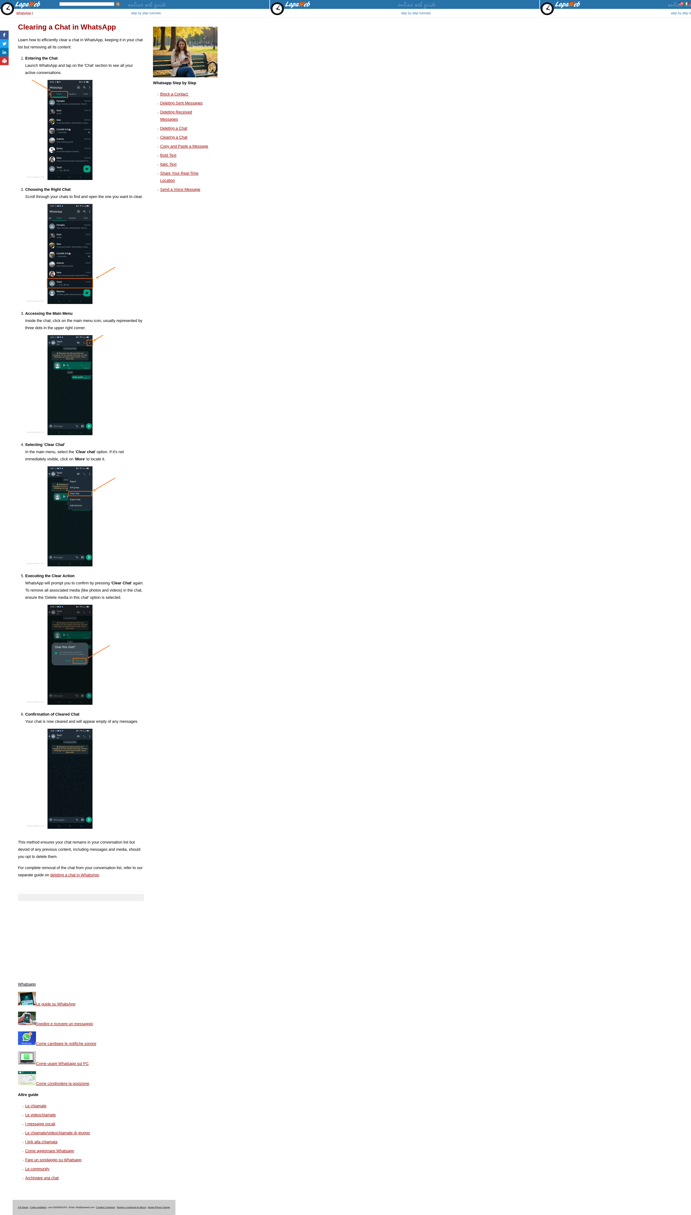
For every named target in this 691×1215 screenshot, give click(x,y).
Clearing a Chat (173, 137)
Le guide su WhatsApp (55, 1004)
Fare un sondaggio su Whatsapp (53, 1160)
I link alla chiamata (41, 1142)
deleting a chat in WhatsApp (74, 875)
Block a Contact (174, 94)
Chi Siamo (23, 1207)
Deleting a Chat (173, 128)
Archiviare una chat (42, 1178)
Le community (37, 1169)
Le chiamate (35, 1106)
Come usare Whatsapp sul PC (62, 1063)
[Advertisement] (81, 939)
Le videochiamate (40, 1115)
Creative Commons (105, 1207)
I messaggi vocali (40, 1124)
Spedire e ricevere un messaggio (64, 1024)
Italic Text (168, 164)
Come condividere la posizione (62, 1083)
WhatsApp (23, 13)
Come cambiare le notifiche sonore (66, 1043)
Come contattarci (38, 1207)
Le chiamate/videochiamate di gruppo (57, 1133)
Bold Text (168, 155)
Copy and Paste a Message (184, 146)
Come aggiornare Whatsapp (49, 1151)
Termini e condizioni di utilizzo (131, 1207)
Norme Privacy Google (159, 1207)
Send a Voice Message (180, 189)
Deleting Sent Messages (181, 103)
